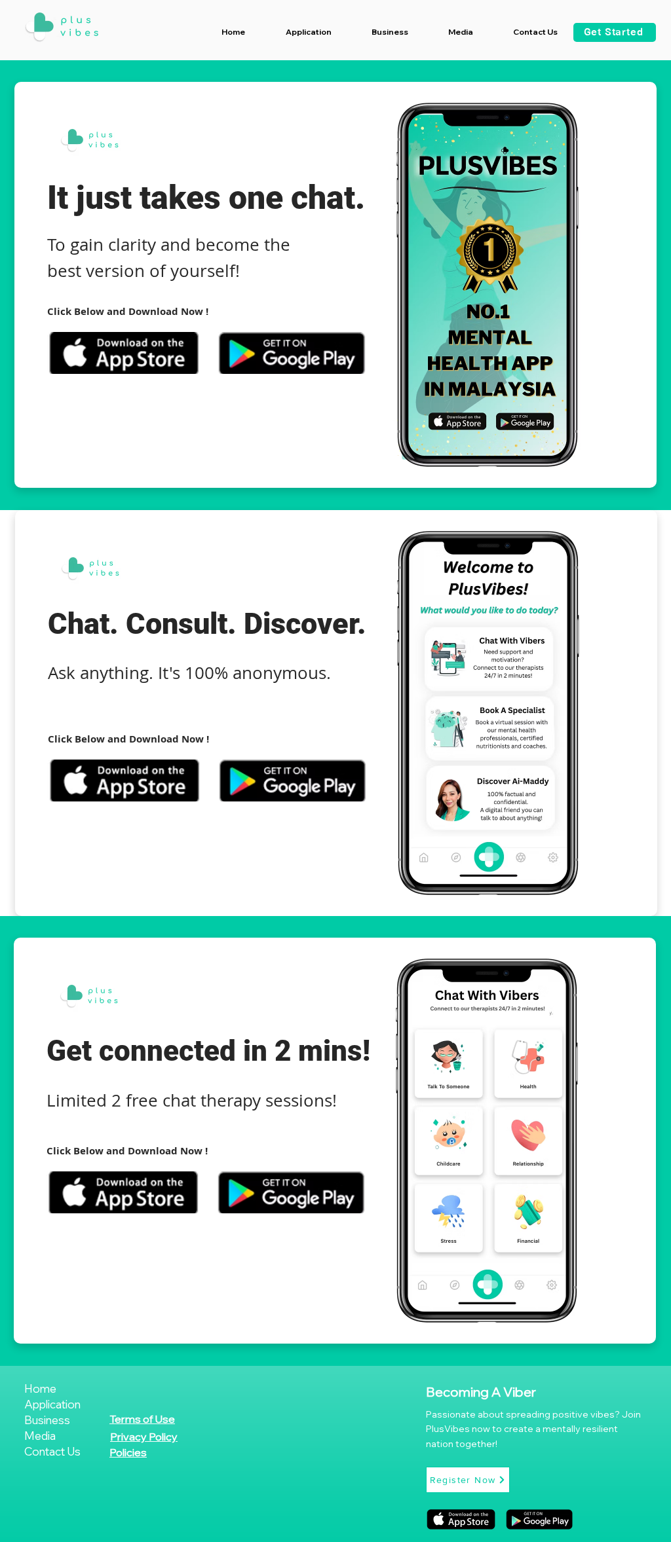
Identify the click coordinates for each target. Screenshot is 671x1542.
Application (52, 1404)
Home (40, 1388)
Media (40, 1435)
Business (47, 1420)
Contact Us (52, 1451)
